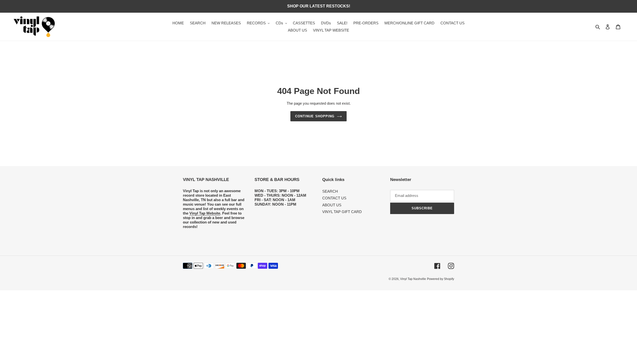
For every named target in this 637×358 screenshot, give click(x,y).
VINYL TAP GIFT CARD (342, 212)
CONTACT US (334, 198)
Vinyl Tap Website (204, 213)
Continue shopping (314, 116)
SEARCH (330, 191)
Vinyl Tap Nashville (413, 279)
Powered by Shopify (440, 279)
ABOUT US (331, 205)
